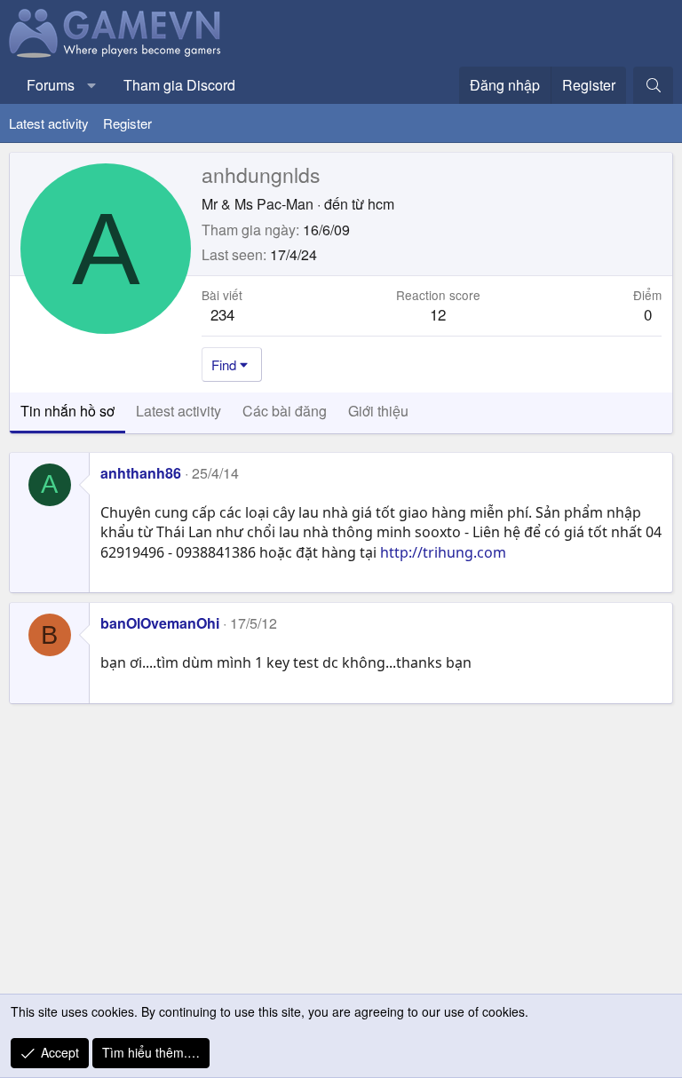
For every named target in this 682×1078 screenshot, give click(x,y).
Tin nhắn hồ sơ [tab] (67, 410)
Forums (51, 85)
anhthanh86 (140, 473)
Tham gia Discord (179, 85)
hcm (381, 204)
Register (127, 123)
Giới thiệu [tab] (378, 410)
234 (222, 314)
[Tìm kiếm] (653, 85)
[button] (92, 85)
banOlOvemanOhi (159, 623)
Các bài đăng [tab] (284, 410)
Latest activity (49, 123)
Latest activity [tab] (178, 410)
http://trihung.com (443, 552)
